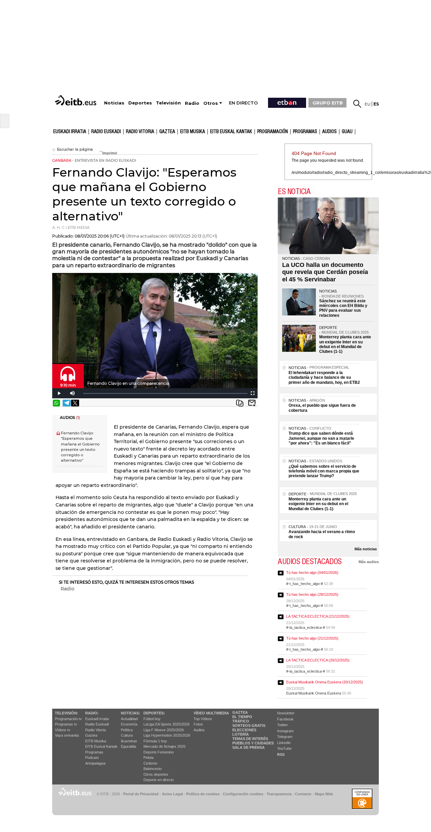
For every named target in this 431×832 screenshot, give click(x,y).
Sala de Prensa (248, 747)
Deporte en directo (158, 780)
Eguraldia (128, 746)
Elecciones (244, 730)
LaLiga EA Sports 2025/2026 (166, 724)
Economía (129, 724)
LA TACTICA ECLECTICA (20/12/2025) (318, 660)
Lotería (240, 734)
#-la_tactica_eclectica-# (305, 627)
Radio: (92, 713)
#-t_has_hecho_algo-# (304, 584)
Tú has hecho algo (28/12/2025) (312, 594)
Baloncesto (152, 769)
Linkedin (284, 743)
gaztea (167, 131)
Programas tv (66, 724)
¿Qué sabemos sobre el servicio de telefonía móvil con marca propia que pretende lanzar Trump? (324, 471)
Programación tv (68, 719)
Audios (199, 730)
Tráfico (240, 721)
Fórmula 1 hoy (155, 741)
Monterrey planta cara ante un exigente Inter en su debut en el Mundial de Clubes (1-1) (345, 344)
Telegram (284, 737)
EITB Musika (192, 131)
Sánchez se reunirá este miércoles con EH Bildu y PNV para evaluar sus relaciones (343, 308)
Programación (272, 131)
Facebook (285, 719)
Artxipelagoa (95, 763)
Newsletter (286, 713)
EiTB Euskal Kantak (101, 746)
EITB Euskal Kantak (231, 131)
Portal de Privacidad (141, 794)
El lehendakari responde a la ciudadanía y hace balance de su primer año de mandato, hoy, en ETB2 (324, 377)
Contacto (303, 794)
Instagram (285, 731)
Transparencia (279, 794)
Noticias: (130, 713)
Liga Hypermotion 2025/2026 (166, 735)
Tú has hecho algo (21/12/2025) (312, 638)
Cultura (127, 735)
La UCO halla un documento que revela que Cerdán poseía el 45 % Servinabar (325, 272)
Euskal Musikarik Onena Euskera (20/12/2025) (324, 682)
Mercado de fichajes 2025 (164, 746)
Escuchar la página (75, 149)
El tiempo (242, 717)
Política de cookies (203, 794)
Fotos (198, 724)
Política (127, 730)
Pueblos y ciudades (253, 743)
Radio (67, 589)
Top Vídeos (203, 719)
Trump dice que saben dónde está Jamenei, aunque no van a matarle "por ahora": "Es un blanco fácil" (321, 438)
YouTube (284, 748)
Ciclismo (150, 763)
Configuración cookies (243, 794)
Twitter (282, 725)
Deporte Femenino (158, 752)
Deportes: (154, 713)
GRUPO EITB (327, 102)
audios (329, 131)
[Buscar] (357, 104)
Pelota (148, 758)
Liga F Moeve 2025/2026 (163, 730)
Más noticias (366, 549)
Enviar (252, 403)
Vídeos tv (62, 730)
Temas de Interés (250, 739)
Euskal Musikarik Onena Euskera (313, 693)
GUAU (347, 131)
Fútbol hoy (152, 719)
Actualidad (129, 719)
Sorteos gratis (248, 725)
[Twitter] (75, 403)
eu (367, 103)
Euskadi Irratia (69, 131)
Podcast (92, 758)
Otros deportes (155, 774)
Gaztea (91, 735)
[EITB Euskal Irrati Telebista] (76, 100)
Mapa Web (324, 794)
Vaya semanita (67, 735)
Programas (305, 131)
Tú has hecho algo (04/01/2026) (312, 573)
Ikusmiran (129, 741)
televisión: (66, 713)
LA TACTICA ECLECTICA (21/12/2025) (318, 616)
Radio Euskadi (106, 131)
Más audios (369, 562)
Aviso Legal (172, 794)
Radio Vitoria (140, 131)
